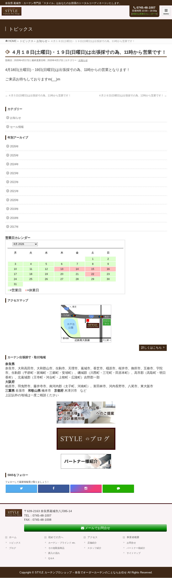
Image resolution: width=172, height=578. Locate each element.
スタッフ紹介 (94, 548)
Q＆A (51, 558)
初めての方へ (55, 537)
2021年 (14, 191)
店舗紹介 (92, 542)
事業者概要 (133, 537)
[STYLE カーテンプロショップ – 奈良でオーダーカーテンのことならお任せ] (11, 13)
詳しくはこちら (151, 347)
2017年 (14, 226)
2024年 (14, 164)
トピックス (15, 542)
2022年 (14, 182)
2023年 (14, 173)
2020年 (14, 200)
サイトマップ (134, 553)
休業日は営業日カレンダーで (144, 14)
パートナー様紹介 (136, 548)
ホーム (13, 537)
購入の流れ (54, 553)
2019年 (14, 209)
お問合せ (131, 542)
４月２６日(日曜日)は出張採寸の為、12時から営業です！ (133, 95)
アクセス (92, 537)
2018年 (14, 218)
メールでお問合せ (97, 528)
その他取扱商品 (56, 548)
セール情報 (17, 126)
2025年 (14, 155)
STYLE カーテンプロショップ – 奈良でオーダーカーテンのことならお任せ (81, 572)
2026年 (14, 146)
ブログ (12, 548)
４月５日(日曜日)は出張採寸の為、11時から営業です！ (38, 95)
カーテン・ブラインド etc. (62, 542)
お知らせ (83, 60)
